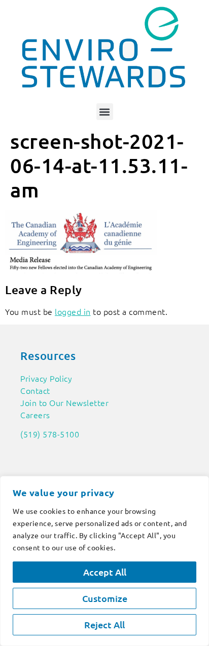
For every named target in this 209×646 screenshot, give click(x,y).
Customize (104, 598)
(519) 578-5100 (49, 433)
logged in (73, 311)
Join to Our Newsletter (64, 402)
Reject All (104, 624)
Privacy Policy (46, 378)
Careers (35, 414)
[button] (104, 111)
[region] (104, 561)
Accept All (104, 572)
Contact (35, 390)
